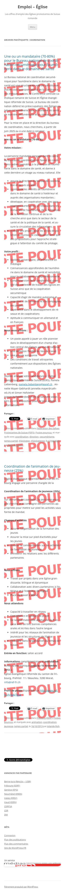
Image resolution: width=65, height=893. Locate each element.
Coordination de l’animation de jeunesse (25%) (32, 468)
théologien (24, 440)
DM (6, 814)
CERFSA (8, 806)
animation (37, 722)
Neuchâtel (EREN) (13, 793)
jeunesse (8, 726)
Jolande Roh (53, 726)
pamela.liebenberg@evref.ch (35, 384)
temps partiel (11, 440)
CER (6, 810)
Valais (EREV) (10, 798)
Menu (32, 27)
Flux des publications (15, 839)
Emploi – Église (32, 7)
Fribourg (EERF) (45, 717)
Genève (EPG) (11, 789)
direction (34, 436)
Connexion (9, 835)
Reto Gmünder (15, 444)
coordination (21, 436)
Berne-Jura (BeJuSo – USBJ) (17, 781)
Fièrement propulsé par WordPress (21, 886)
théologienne (38, 440)
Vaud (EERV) (10, 802)
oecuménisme (47, 436)
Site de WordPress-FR (15, 847)
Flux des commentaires (16, 843)
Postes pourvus (44, 432)
